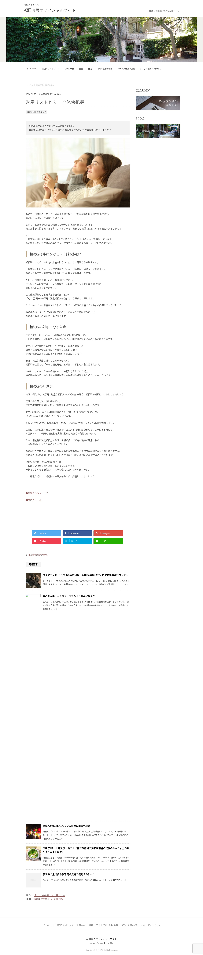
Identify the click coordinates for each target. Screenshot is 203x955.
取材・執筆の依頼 (104, 68)
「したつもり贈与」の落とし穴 (49, 895)
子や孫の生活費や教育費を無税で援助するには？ (69, 874)
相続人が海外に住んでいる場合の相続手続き (66, 825)
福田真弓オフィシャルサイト (50, 10)
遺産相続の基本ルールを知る (48, 899)
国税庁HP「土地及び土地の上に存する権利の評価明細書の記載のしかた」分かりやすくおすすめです (86, 849)
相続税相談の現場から (38, 554)
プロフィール (31, 68)
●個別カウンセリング (37, 493)
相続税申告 (69, 68)
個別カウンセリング (50, 68)
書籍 (81, 68)
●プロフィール (33, 500)
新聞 (90, 68)
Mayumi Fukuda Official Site (101, 943)
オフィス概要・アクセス (150, 68)
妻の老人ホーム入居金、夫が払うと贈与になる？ (69, 596)
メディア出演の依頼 (126, 68)
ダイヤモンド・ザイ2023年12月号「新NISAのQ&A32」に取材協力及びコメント (85, 575)
